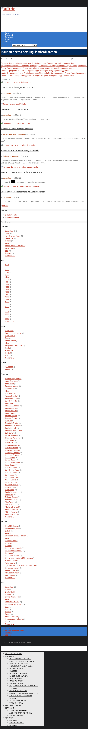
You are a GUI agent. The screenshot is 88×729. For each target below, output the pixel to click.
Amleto (8, 533)
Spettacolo (9, 238)
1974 (7, 272)
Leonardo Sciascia (12, 455)
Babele (8, 531)
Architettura (7, 134)
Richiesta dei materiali (14, 630)
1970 (7, 294)
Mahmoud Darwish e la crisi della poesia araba (21, 172)
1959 (7, 287)
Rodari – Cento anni (18, 691)
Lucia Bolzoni (10, 465)
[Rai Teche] (8, 9)
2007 (7, 316)
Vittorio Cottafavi (11, 616)
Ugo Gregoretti (10, 504)
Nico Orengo (10, 487)
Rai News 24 (10, 335)
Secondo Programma (13, 333)
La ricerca (9, 553)
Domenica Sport (16, 668)
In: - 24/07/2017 (11, 197)
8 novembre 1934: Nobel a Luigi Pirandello (20, 150)
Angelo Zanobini (11, 398)
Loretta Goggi (10, 460)
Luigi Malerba (10, 393)
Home (7, 33)
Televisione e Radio (12, 236)
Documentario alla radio (21, 666)
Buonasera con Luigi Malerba (16, 536)
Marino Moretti (10, 480)
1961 (7, 289)
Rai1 (7, 338)
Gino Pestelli (10, 443)
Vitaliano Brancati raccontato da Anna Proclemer (23, 192)
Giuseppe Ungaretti (12, 452)
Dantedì (8, 594)
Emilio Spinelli (10, 428)
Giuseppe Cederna (12, 450)
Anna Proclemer (11, 413)
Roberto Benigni (11, 497)
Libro (7, 609)
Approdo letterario (18, 710)
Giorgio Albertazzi (12, 445)
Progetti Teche (16, 723)
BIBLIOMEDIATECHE (13, 705)
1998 (7, 309)
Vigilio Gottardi (10, 403)
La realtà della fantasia (13, 550)
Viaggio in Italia (11, 570)
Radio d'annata (11, 560)
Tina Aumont (10, 502)
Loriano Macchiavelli (13, 462)
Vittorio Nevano (11, 512)
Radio (7, 348)
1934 (7, 282)
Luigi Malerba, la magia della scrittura (18, 87)
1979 (7, 274)
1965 (7, 292)
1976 (7, 297)
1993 (7, 304)
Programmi (9, 35)
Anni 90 (8, 369)
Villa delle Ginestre (12, 573)
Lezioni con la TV (17, 678)
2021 (7, 319)
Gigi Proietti (9, 440)
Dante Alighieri (11, 592)
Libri (6, 606)
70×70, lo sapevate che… (20, 658)
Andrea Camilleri (11, 396)
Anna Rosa (9, 383)
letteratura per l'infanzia (14, 619)
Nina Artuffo (9, 489)
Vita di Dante (10, 575)
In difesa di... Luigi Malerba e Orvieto (17, 129)
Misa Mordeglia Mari (13, 378)
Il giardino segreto (12, 528)
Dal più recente (11, 215)
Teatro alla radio (17, 700)
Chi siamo (9, 635)
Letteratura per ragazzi (13, 604)
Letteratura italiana (12, 555)
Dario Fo (8, 420)
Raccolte (8, 633)
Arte (14, 134)
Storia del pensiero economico (23, 693)
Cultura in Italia (11, 540)
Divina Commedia (12, 597)
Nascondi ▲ (10, 255)
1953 (7, 284)
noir (6, 621)
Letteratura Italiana (12, 601)
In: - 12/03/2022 (11, 178)
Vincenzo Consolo (12, 406)
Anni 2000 (9, 367)
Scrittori (8, 614)
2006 (7, 314)
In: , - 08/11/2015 (14, 156)
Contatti (13, 725)
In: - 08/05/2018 (11, 93)
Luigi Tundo (9, 475)
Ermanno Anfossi (11, 386)
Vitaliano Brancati (12, 507)
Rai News (9, 330)
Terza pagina (10, 563)
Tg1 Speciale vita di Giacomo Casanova (20, 565)
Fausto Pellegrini (11, 435)
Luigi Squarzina (11, 472)
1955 (7, 267)
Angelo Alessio (11, 410)
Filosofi (13, 671)
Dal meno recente (12, 217)
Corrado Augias (11, 418)
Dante (7, 589)
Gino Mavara (10, 388)
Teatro (7, 233)
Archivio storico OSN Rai (20, 713)
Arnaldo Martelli (11, 415)
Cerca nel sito (6, 45)
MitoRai (8, 611)
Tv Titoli (8, 41)
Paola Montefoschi (12, 492)
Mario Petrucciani (11, 482)
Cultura (6, 156)
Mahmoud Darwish (12, 477)
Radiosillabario (16, 683)
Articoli (7, 39)
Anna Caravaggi (11, 381)
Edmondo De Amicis (13, 425)
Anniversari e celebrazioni (15, 245)
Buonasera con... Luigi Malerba (14, 109)
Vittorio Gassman (11, 509)
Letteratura (7, 93)
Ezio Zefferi (9, 433)
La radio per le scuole (13, 548)
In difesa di (9, 543)
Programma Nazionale (13, 345)
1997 (7, 306)
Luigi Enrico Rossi (12, 470)
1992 (7, 301)
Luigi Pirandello (11, 401)
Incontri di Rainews (18, 673)
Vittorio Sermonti (11, 514)
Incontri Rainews (11, 526)
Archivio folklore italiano (21, 661)
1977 (7, 299)
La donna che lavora (18, 676)
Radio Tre (9, 350)
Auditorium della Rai (18, 663)
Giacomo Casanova (12, 438)
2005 (7, 311)
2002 (7, 269)
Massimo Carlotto (11, 484)
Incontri (8, 545)
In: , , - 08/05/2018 (18, 134)
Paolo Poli (9, 494)
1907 (7, 279)
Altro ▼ (8, 243)
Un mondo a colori (12, 568)
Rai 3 (7, 355)
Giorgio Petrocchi (11, 447)
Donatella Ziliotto (11, 423)
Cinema (8, 253)
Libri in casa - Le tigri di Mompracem (19, 558)
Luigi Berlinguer (11, 467)
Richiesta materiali (13, 654)
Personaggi (9, 37)
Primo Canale (10, 340)
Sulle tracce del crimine (20, 695)
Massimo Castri (16, 681)
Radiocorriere (16, 715)
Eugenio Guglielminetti (14, 430)
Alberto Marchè (11, 408)
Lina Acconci (10, 457)
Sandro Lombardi (11, 499)
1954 (7, 264)
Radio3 (8, 353)
